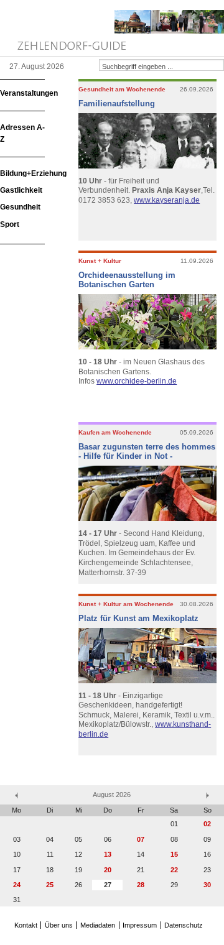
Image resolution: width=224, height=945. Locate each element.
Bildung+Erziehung (33, 173)
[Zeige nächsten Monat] (207, 794)
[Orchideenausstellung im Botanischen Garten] (149, 323)
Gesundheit (20, 207)
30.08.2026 (196, 604)
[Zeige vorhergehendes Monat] (16, 794)
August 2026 (112, 794)
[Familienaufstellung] (149, 142)
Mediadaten (97, 925)
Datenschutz (183, 925)
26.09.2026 (196, 89)
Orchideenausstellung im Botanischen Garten (126, 280)
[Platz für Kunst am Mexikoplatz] (149, 657)
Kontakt (25, 925)
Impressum (140, 925)
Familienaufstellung (116, 103)
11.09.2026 (196, 260)
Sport (9, 224)
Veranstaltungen (29, 93)
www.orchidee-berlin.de (136, 381)
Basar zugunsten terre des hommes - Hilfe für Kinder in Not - (146, 451)
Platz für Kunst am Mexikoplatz (138, 618)
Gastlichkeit (21, 190)
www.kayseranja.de (167, 200)
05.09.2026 (196, 432)
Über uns (59, 925)
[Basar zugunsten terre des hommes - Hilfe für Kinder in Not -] (149, 494)
